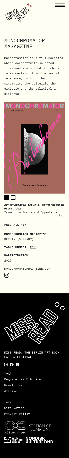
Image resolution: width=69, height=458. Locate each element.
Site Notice (14, 408)
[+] (61, 215)
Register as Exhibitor (23, 379)
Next (24, 224)
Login (8, 373)
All (16, 224)
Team (8, 402)
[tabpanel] (34, 159)
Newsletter (13, 385)
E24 (33, 247)
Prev (8, 224)
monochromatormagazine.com (27, 268)
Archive (10, 391)
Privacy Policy (17, 413)
